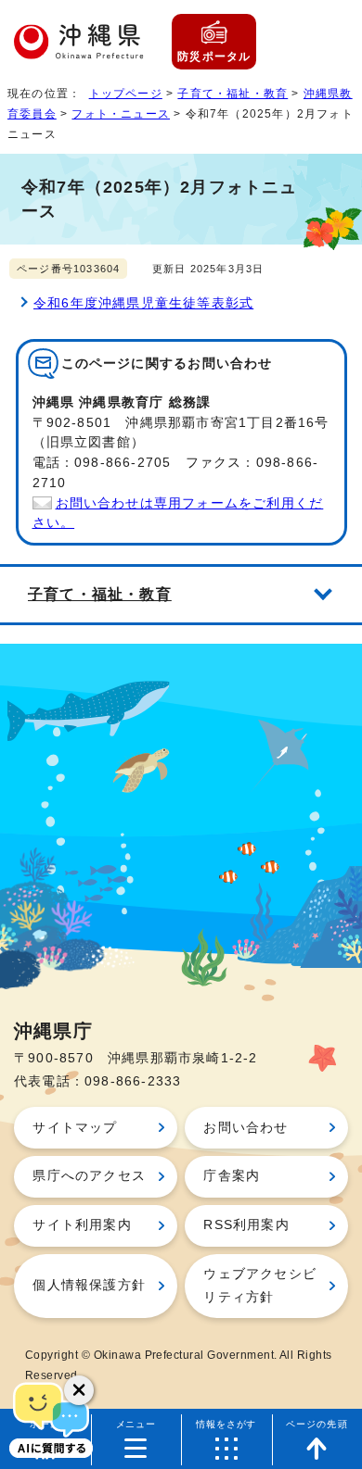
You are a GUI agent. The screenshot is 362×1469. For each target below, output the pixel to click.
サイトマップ (74, 1128)
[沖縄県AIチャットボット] (51, 1418)
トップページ (125, 93)
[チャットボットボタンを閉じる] (79, 1390)
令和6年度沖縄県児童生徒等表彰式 (143, 303)
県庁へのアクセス (89, 1176)
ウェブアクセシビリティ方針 (260, 1285)
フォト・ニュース (120, 113)
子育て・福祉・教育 (232, 93)
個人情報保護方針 (89, 1285)
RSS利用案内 (246, 1225)
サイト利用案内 (81, 1225)
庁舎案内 (231, 1176)
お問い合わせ (245, 1128)
